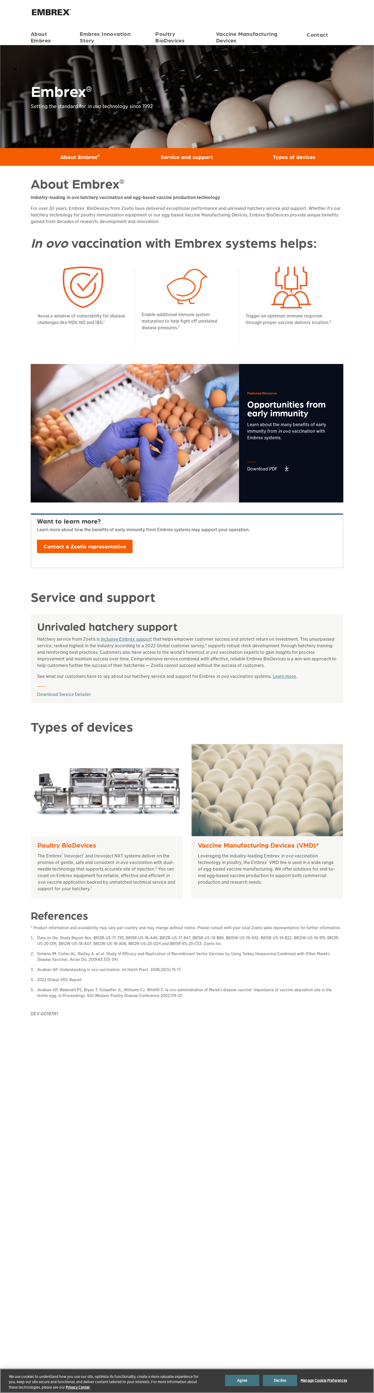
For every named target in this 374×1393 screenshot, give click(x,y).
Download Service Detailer (64, 694)
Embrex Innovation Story (105, 36)
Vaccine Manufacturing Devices (246, 36)
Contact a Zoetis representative (85, 546)
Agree (242, 1380)
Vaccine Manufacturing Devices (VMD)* (258, 845)
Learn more (284, 676)
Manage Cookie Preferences (324, 1380)
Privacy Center (78, 1387)
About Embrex (41, 36)
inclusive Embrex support (126, 639)
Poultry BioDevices (170, 36)
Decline (280, 1380)
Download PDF (262, 469)
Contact (317, 34)
